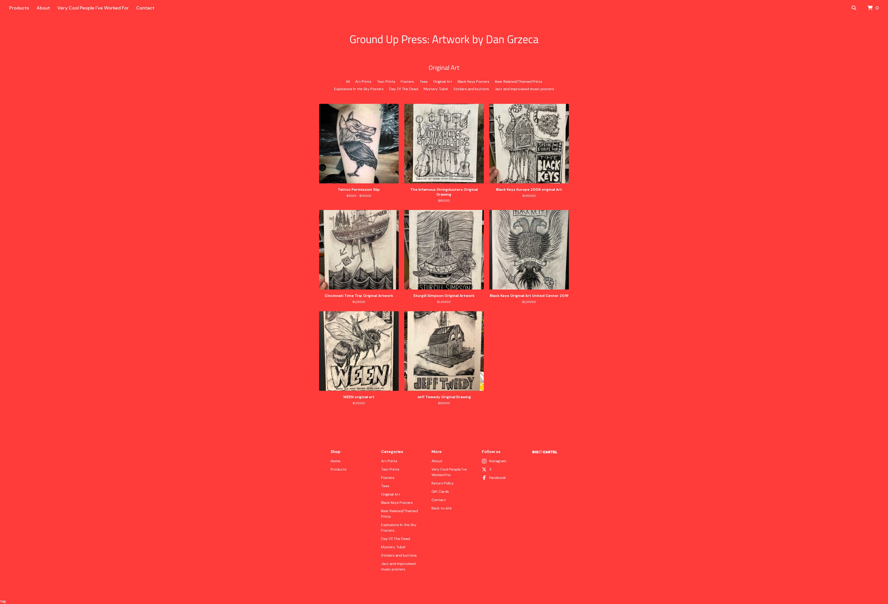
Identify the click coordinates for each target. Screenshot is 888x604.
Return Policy (443, 483)
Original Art (442, 81)
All (348, 81)
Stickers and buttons (471, 88)
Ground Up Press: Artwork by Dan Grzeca (444, 39)
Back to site (442, 508)
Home (335, 461)
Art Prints (363, 81)
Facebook (497, 477)
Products (19, 8)
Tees (423, 81)
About (43, 8)
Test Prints (386, 81)
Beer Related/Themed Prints (518, 81)
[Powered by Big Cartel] (544, 452)
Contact (145, 8)
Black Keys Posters (473, 81)
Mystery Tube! (436, 88)
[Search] (854, 8)
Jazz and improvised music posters (524, 88)
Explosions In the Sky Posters (359, 88)
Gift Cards (440, 491)
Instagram (497, 461)
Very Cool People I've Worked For (93, 8)
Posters (407, 81)
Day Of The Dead (403, 88)
